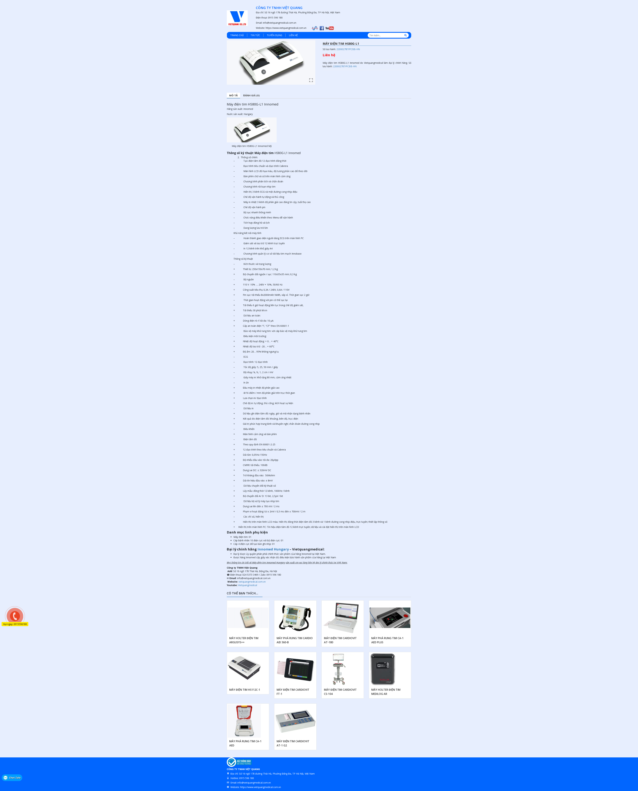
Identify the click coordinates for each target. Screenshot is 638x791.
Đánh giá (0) (251, 95)
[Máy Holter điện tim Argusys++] (248, 617)
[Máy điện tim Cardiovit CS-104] (338, 669)
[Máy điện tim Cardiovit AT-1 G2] (295, 721)
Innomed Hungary (273, 549)
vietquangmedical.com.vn (252, 581)
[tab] (233, 95)
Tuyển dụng (274, 35)
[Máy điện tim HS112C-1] (244, 669)
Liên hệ (293, 35)
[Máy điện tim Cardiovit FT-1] (295, 669)
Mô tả (233, 95)
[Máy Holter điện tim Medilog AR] (383, 669)
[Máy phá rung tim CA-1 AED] (244, 721)
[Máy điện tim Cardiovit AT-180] (341, 617)
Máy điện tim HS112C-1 (244, 690)
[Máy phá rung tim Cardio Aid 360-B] (295, 617)
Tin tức (255, 35)
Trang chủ (237, 35)
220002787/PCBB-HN (348, 49)
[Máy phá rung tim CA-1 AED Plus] (390, 617)
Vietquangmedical (247, 585)
